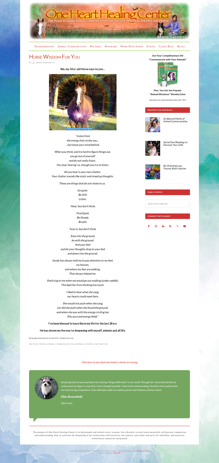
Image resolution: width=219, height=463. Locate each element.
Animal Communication (60, 344)
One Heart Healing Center (109, 21)
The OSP (117, 453)
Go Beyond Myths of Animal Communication (175, 120)
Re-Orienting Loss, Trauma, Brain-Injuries (174, 167)
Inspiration (101, 344)
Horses (89, 344)
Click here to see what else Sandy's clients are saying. (109, 362)
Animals (79, 344)
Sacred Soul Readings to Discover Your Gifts (175, 143)
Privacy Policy (143, 451)
